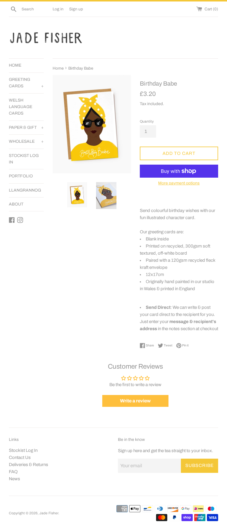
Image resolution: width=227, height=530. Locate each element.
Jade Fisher (48, 513)
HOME (15, 65)
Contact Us (20, 457)
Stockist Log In (23, 450)
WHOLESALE (26, 141)
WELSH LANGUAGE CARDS (20, 107)
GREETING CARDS (26, 82)
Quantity (147, 121)
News (14, 478)
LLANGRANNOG (25, 190)
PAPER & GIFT (26, 127)
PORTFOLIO (21, 176)
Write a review (135, 400)
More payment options (179, 183)
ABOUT (16, 204)
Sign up (76, 9)
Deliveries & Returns (28, 464)
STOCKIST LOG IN (24, 158)
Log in (58, 9)
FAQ (13, 471)
